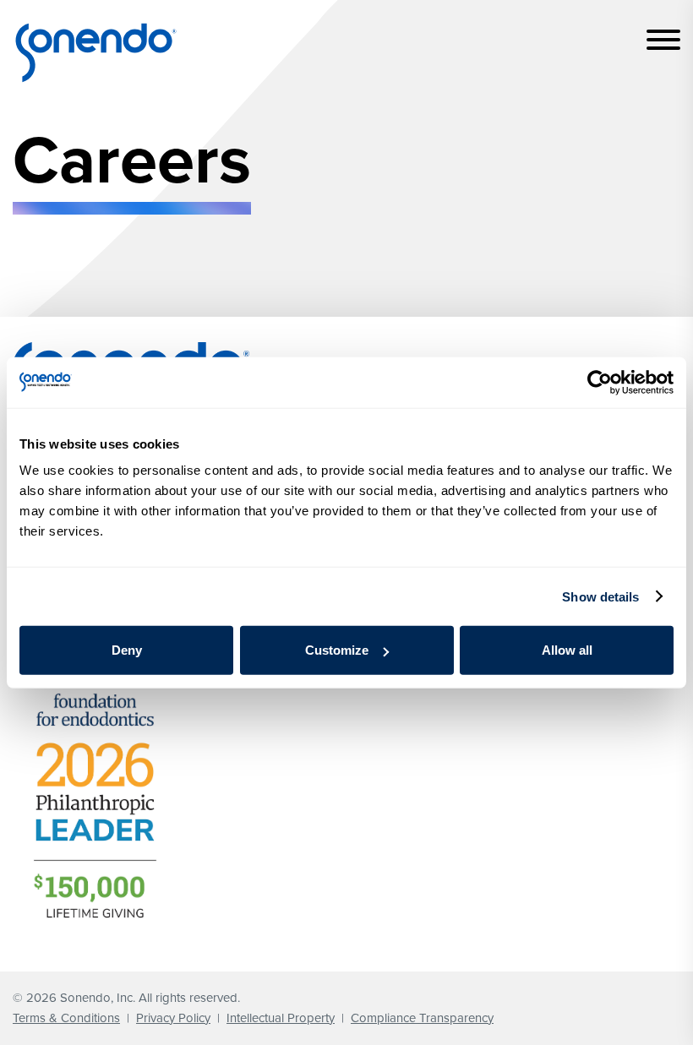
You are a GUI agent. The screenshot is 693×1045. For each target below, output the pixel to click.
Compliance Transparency (422, 1018)
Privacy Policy (173, 1018)
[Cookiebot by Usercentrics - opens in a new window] (600, 382)
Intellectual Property (280, 1018)
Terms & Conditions (66, 1018)
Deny (127, 650)
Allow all (567, 650)
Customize (336, 650)
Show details (600, 596)
